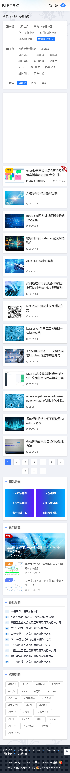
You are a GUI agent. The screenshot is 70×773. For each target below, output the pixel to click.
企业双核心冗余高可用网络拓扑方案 (31, 639)
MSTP (13, 712)
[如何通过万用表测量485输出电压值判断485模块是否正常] (14, 288)
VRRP (44, 705)
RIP (25, 691)
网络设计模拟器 (27, 48)
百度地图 (22, 753)
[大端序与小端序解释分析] (14, 198)
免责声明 (22, 750)
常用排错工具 (19, 513)
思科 (38, 691)
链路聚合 (30, 698)
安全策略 (14, 705)
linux (21, 67)
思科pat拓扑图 (48, 32)
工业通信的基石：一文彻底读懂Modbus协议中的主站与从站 (45, 355)
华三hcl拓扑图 (26, 32)
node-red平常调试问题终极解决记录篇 (33, 617)
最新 (21, 83)
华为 (12, 691)
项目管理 (39, 61)
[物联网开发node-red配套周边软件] (14, 243)
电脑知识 (39, 54)
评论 (43, 83)
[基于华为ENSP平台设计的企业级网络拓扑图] (14, 585)
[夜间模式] (56, 5)
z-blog (45, 48)
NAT (40, 719)
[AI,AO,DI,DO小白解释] (14, 265)
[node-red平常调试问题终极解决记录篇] (14, 220)
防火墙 (47, 698)
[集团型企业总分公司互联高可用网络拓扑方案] (14, 568)
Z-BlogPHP (46, 762)
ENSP (13, 684)
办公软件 (50, 67)
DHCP (13, 726)
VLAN (54, 719)
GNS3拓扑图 (25, 38)
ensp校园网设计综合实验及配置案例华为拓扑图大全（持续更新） (45, 175)
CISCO (57, 684)
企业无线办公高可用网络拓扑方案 (29, 628)
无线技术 (29, 726)
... (34, 470)
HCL (27, 684)
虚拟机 (53, 54)
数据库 (53, 61)
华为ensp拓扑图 (43, 26)
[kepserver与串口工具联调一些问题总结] (14, 333)
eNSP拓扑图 (20, 493)
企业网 (13, 698)
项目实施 (23, 61)
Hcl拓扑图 (50, 493)
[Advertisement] (35, 128)
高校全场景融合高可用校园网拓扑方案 (32, 656)
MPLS (26, 719)
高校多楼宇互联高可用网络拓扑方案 (31, 633)
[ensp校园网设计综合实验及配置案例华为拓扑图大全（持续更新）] (14, 175)
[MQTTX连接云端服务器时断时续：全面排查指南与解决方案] (14, 378)
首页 (8, 16)
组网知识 (23, 73)
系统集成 (35, 67)
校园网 (41, 684)
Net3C (11, 5)
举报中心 (7, 753)
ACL (30, 705)
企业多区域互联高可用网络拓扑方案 (31, 644)
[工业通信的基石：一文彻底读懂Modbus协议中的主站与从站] (14, 356)
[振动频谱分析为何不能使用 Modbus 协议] (14, 423)
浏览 (33, 83)
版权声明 (51, 750)
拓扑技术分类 (50, 503)
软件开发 (39, 73)
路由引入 (44, 712)
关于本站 (36, 750)
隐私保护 (7, 750)
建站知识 (23, 54)
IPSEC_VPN (16, 733)
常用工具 (23, 26)
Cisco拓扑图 (20, 503)
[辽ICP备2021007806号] (60, 762)
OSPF (28, 712)
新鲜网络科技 (21, 16)
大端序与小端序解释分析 (42, 193)
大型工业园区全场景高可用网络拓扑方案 (33, 650)
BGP (12, 719)
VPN (45, 726)
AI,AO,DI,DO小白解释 (39, 261)
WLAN (52, 691)
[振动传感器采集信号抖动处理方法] (14, 446)
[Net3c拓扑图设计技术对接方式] (14, 310)
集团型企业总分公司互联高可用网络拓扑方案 (36, 622)
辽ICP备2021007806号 (51, 767)
